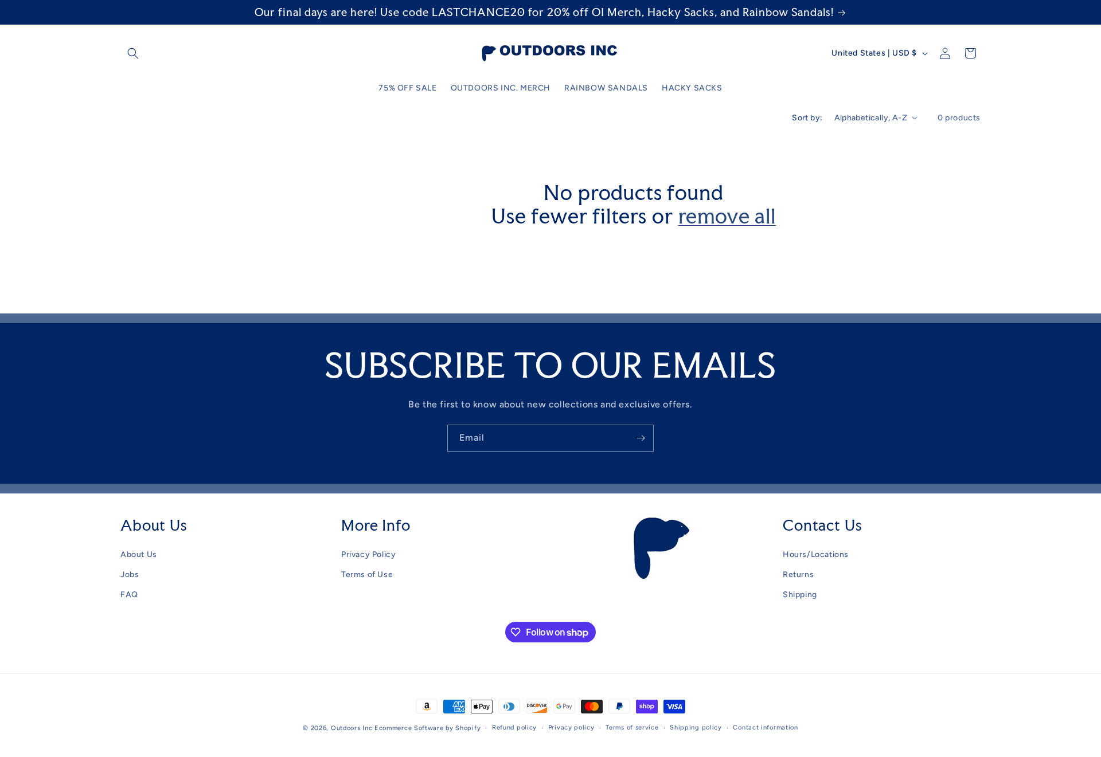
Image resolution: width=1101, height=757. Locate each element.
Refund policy (514, 727)
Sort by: (807, 118)
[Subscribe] (640, 438)
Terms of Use (367, 574)
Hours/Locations (816, 554)
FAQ (129, 594)
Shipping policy (696, 727)
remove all (727, 216)
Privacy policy (571, 727)
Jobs (129, 574)
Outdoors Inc (351, 728)
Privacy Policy (368, 554)
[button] (133, 53)
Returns (798, 574)
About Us (138, 554)
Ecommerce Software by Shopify (427, 728)
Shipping (800, 594)
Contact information (765, 727)
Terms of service (632, 727)
